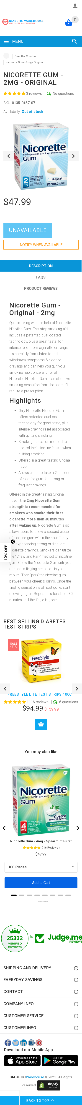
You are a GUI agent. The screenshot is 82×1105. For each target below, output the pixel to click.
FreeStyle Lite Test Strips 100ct (41, 694)
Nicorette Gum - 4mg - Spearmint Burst (41, 841)
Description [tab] (41, 266)
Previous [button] (8, 156)
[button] (14, 93)
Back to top (38, 1100)
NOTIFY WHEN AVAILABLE (41, 245)
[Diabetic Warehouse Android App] (60, 1060)
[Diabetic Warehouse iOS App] (23, 1060)
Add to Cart (41, 724)
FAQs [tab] (41, 277)
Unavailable (28, 230)
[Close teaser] (12, 541)
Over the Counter (25, 56)
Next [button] (73, 156)
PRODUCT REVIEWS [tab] (41, 288)
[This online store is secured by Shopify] (48, 1085)
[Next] (77, 828)
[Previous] (4, 828)
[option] (41, 156)
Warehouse (27, 1077)
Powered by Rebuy (41, 901)
